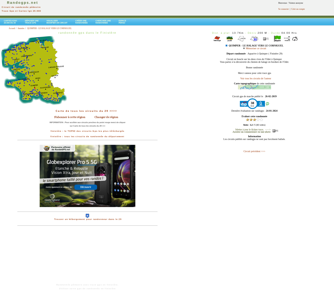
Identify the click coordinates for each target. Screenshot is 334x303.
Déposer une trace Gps (32, 22)
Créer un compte (298, 9)
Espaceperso (122, 22)
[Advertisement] (87, 256)
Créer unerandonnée (81, 22)
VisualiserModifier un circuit (56, 22)
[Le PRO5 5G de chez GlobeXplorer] (87, 210)
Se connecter (283, 9)
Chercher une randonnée (103, 22)
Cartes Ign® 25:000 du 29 (10, 22)
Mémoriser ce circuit (255, 48)
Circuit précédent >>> (254, 151)
